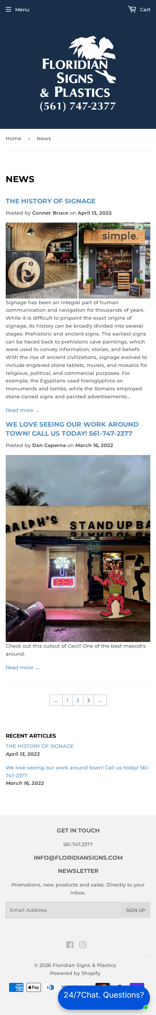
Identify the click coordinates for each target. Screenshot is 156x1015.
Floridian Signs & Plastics (84, 965)
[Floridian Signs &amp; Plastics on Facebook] (70, 946)
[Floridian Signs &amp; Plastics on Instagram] (83, 946)
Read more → (23, 410)
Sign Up (135, 910)
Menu (22, 9)
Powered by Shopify (75, 973)
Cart (144, 9)
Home (13, 138)
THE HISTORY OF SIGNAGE (50, 201)
